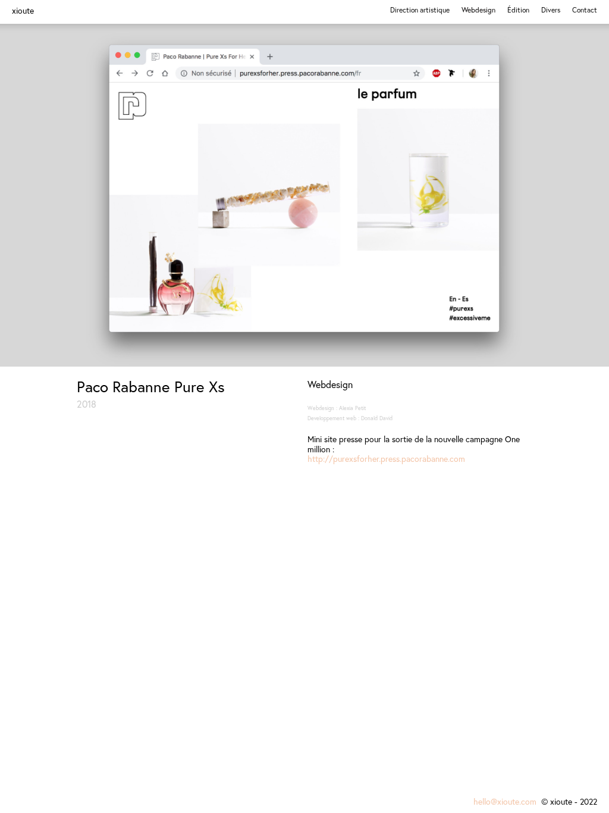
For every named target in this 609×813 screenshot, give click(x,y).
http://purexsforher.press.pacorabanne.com (386, 458)
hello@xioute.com (506, 801)
